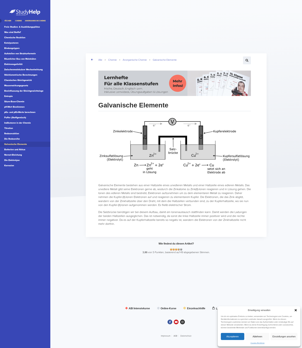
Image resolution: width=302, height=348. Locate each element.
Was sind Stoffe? (12, 32)
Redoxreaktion (11, 133)
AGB (175, 336)
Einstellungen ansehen (284, 336)
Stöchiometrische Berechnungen (20, 75)
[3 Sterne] (176, 249)
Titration (8, 128)
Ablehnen (257, 336)
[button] (295, 310)
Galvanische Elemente (165, 59)
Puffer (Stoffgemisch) (15, 117)
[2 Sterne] (173, 249)
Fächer (8, 21)
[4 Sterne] (178, 249)
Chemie (112, 59)
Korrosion (9, 165)
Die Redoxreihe (12, 139)
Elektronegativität (13, 64)
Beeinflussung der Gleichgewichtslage (23, 91)
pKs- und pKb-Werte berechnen (19, 112)
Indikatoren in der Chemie (17, 123)
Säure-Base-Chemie (14, 101)
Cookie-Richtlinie (258, 343)
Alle (100, 59)
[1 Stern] (171, 249)
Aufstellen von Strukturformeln (20, 53)
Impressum (165, 336)
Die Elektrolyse (12, 160)
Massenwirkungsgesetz (16, 85)
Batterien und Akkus (14, 149)
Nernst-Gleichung (13, 155)
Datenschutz (185, 336)
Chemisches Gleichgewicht (18, 80)
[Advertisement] (148, 22)
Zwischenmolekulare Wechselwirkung (23, 69)
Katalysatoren (11, 43)
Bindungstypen (12, 48)
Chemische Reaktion (14, 37)
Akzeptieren (232, 336)
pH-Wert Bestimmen (14, 107)
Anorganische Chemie (135, 59)
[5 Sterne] (181, 249)
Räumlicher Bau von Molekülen (20, 59)
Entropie (8, 96)
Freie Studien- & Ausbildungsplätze (22, 27)
